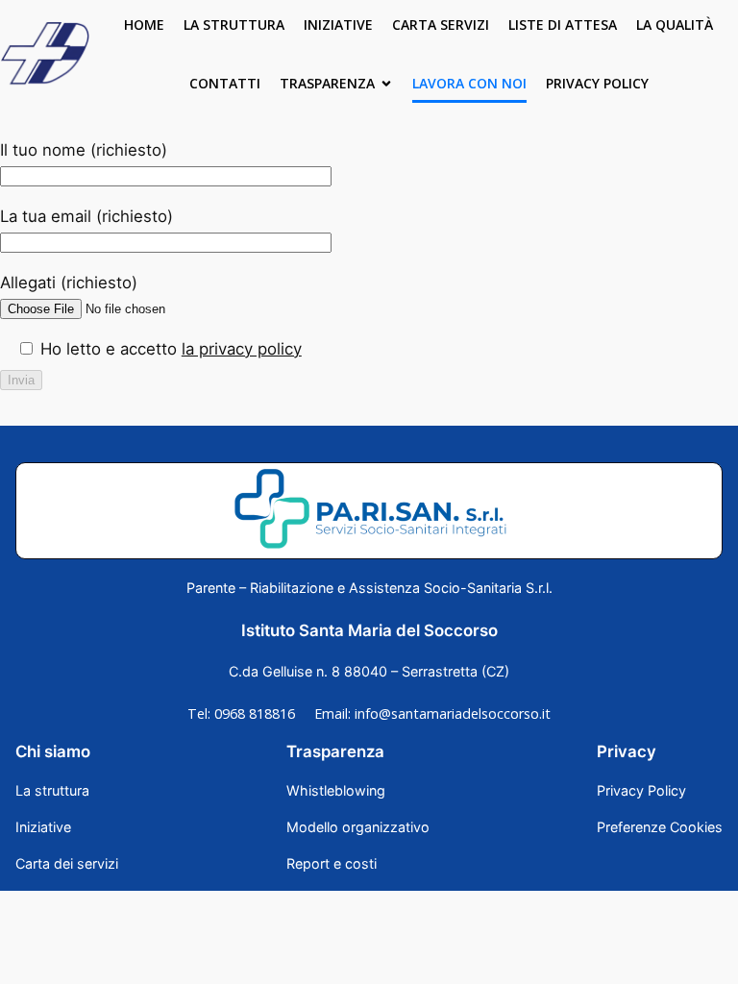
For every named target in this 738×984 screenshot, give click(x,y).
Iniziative (338, 24)
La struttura (234, 24)
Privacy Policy (597, 83)
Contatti (224, 83)
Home (144, 24)
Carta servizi (440, 24)
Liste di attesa (562, 24)
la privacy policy (242, 348)
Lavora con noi (469, 83)
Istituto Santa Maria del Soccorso (369, 630)
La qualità (674, 24)
